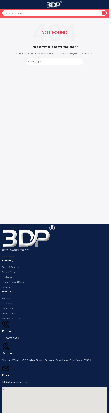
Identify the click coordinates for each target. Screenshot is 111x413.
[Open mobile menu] (3, 4)
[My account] (105, 4)
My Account (7, 308)
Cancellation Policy (11, 318)
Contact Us (7, 303)
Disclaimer (7, 277)
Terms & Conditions (11, 267)
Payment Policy (9, 287)
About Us (6, 298)
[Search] (104, 13)
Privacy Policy (8, 272)
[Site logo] (54, 4)
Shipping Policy (9, 313)
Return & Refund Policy (13, 282)
